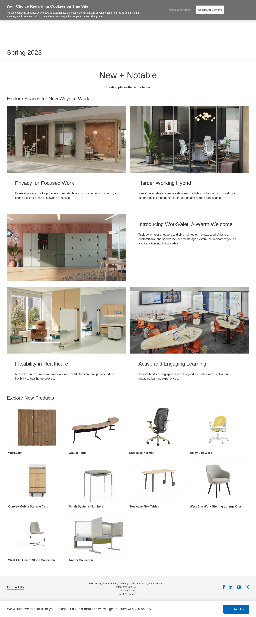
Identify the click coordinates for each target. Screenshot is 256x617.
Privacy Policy (128, 590)
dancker (132, 594)
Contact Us (15, 587)
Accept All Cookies (210, 9)
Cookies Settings (180, 9)
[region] (128, 10)
